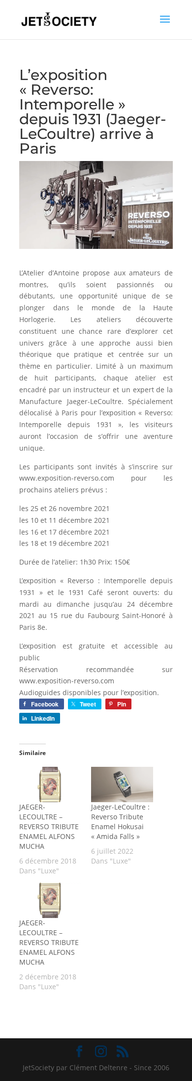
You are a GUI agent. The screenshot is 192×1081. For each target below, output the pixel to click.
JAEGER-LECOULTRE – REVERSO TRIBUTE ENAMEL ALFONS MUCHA (49, 826)
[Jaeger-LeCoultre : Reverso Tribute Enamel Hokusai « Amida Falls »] (122, 784)
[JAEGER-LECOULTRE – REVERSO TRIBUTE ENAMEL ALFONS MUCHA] (50, 784)
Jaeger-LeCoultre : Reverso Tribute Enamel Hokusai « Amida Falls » (120, 821)
